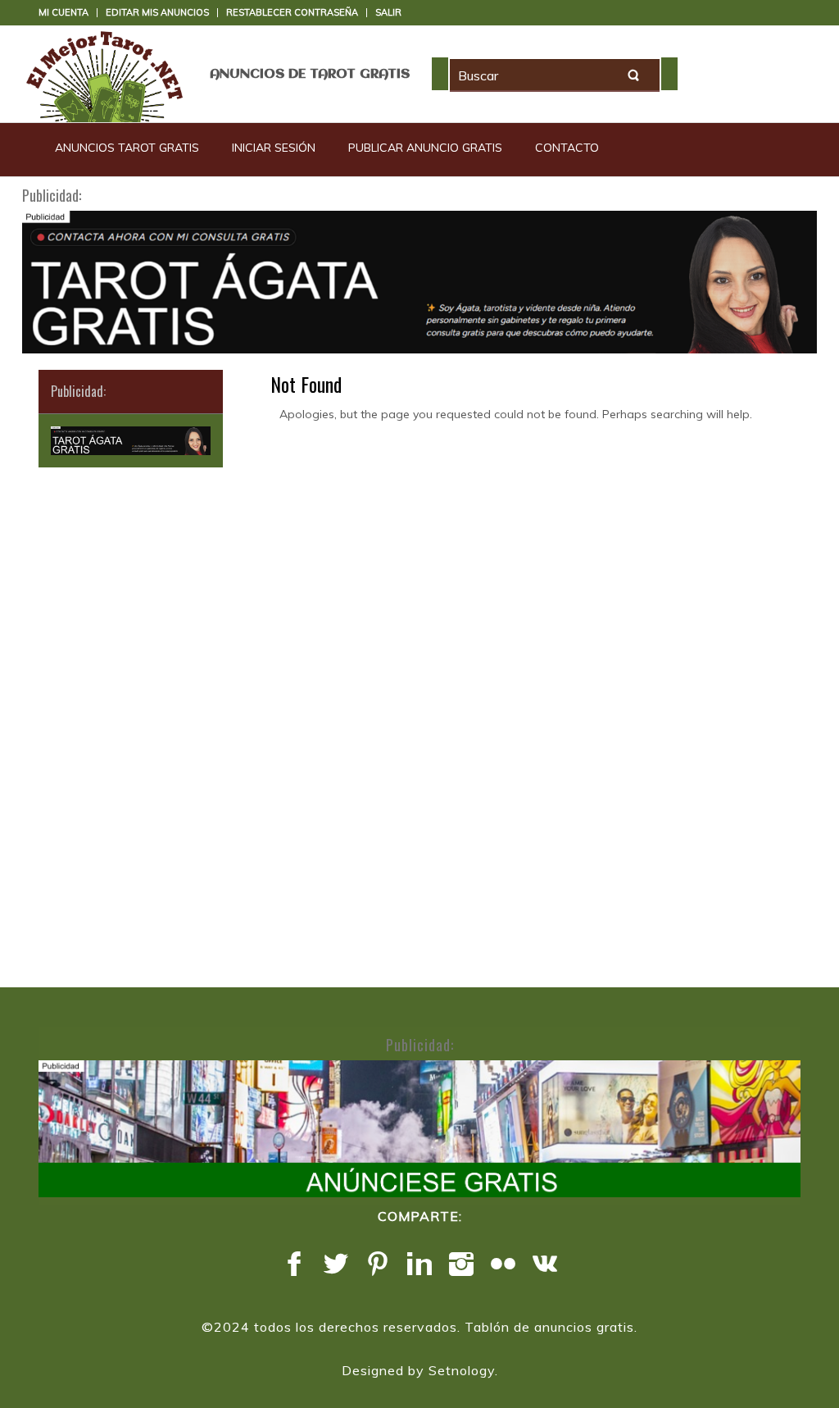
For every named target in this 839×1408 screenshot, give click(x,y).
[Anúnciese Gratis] (419, 1128)
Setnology (462, 1370)
